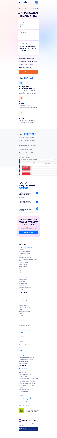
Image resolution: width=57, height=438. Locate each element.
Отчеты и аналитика (24, 301)
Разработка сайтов (24, 352)
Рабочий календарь (24, 317)
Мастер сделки (23, 274)
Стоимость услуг (23, 339)
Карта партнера (23, 376)
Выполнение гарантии (24, 325)
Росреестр (21, 313)
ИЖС (20, 270)
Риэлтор (21, 289)
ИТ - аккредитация (24, 391)
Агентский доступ (23, 298)
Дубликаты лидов (23, 262)
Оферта (21, 387)
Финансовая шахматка (24, 251)
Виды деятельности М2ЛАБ (26, 389)
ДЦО (20, 268)
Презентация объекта (24, 277)
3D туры (21, 347)
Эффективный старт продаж (26, 359)
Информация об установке (25, 374)
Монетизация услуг (24, 363)
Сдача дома (22, 323)
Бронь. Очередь (23, 283)
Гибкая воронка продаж (25, 257)
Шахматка (21, 249)
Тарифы (21, 332)
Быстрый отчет (23, 305)
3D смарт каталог (23, 264)
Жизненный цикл (23, 372)
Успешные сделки (23, 361)
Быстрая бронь (22, 281)
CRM (20, 255)
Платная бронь (22, 285)
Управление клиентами (24, 311)
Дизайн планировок (23, 344)
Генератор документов (25, 300)
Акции (20, 272)
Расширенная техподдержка (26, 330)
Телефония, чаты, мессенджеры (27, 319)
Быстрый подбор (23, 279)
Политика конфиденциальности (27, 383)
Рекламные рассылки (24, 320)
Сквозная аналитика (24, 303)
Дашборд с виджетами (24, 307)
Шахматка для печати (24, 253)
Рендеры (21, 345)
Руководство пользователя (26, 370)
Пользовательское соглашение (26, 385)
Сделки (20, 309)
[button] (28, 72)
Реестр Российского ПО (25, 393)
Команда (21, 315)
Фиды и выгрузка (23, 266)
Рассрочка (21, 275)
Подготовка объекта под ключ (26, 357)
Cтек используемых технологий (27, 381)
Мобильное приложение (25, 287)
